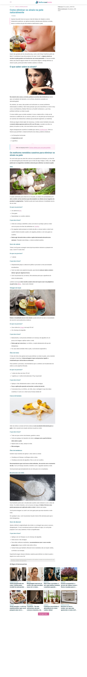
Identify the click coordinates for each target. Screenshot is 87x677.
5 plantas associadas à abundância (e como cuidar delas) (51, 608)
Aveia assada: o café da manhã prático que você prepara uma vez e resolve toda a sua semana (18, 608)
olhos (19, 284)
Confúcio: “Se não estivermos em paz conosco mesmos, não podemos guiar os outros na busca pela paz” (34, 608)
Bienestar (46, 582)
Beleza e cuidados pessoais (22, 6)
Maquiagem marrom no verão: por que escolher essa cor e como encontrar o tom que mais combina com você (35, 585)
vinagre (22, 327)
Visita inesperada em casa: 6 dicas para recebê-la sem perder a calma (17, 585)
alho (20, 210)
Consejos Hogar (14, 582)
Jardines (63, 582)
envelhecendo (43, 129)
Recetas (12, 605)
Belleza (29, 582)
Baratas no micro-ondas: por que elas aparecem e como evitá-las (69, 608)
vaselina (36, 226)
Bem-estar (12, 6)
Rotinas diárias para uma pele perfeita (39, 147)
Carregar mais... (43, 614)
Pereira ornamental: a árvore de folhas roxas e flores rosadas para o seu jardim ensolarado (69, 585)
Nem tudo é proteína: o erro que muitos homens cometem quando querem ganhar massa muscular (52, 585)
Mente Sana (30, 605)
